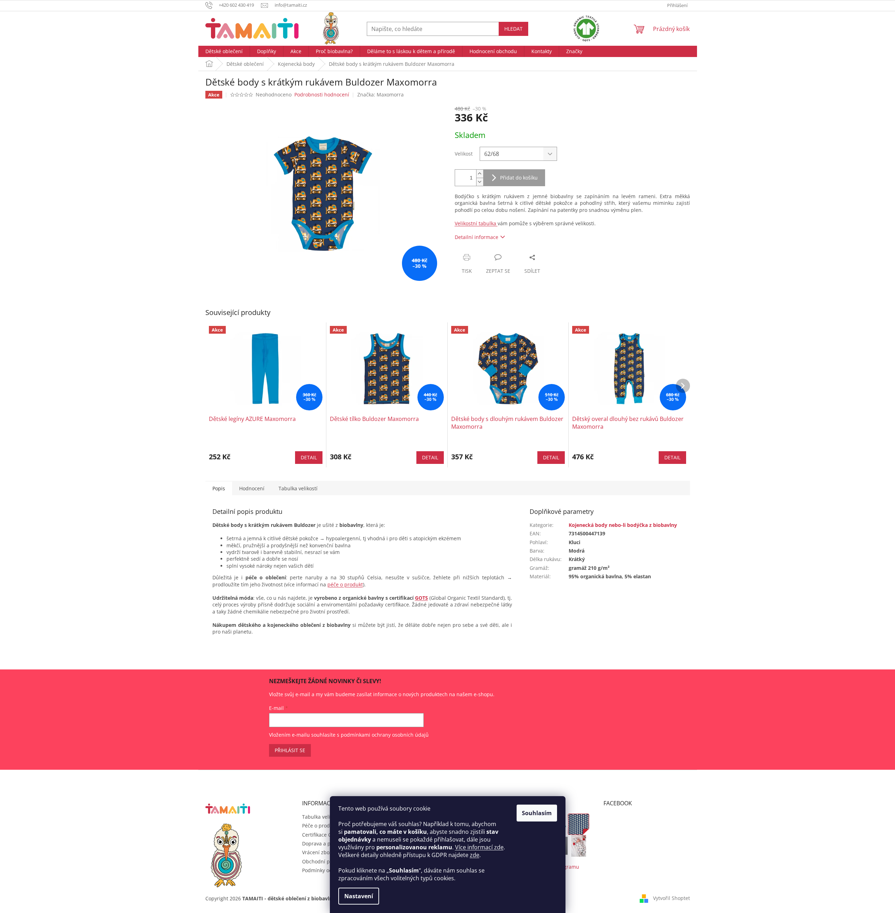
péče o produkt (345, 584)
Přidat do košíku (519, 177)
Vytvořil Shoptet (671, 898)
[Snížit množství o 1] (479, 182)
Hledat (513, 28)
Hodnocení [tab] (251, 488)
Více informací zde (479, 847)
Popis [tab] (218, 488)
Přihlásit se (290, 750)
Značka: (380, 94)
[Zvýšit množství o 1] (479, 174)
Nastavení (358, 896)
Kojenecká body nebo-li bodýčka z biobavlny (623, 525)
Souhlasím (537, 813)
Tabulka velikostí (321, 816)
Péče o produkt (319, 825)
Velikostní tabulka (476, 223)
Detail (309, 457)
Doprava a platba (322, 843)
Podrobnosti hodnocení (321, 94)
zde (474, 855)
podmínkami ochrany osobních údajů (385, 734)
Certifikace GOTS (321, 834)
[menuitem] (224, 51)
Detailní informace (476, 237)
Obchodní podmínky (326, 861)
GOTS (421, 597)
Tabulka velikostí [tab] (298, 488)
